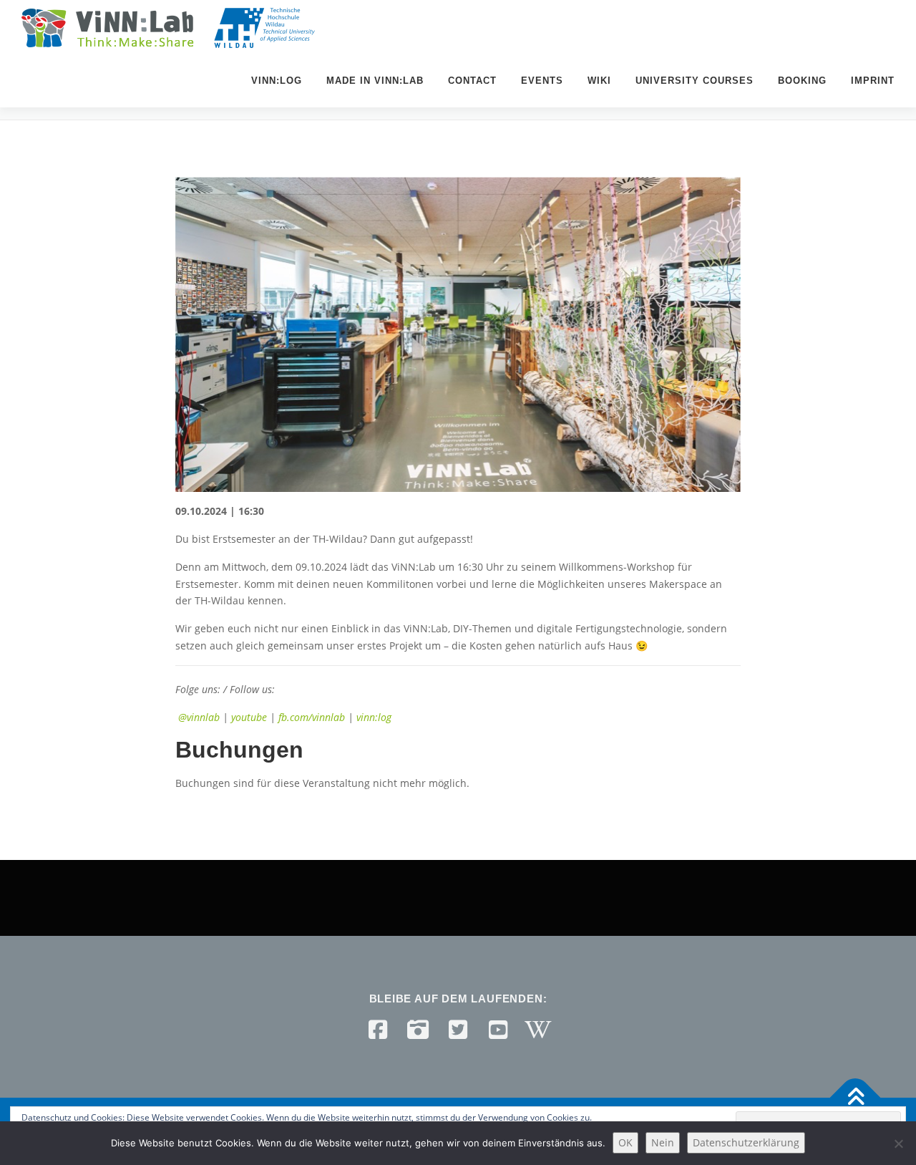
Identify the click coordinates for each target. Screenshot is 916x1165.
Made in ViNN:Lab (375, 80)
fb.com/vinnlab (311, 717)
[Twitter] (458, 1029)
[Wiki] (538, 1029)
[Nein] (898, 1143)
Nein (662, 1142)
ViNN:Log (276, 80)
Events (542, 80)
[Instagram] (418, 1029)
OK (625, 1142)
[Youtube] (498, 1029)
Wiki (599, 80)
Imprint (873, 80)
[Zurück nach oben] (855, 1098)
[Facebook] (378, 1029)
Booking (802, 80)
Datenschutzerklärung (746, 1142)
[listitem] (458, 578)
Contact (472, 80)
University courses (694, 80)
